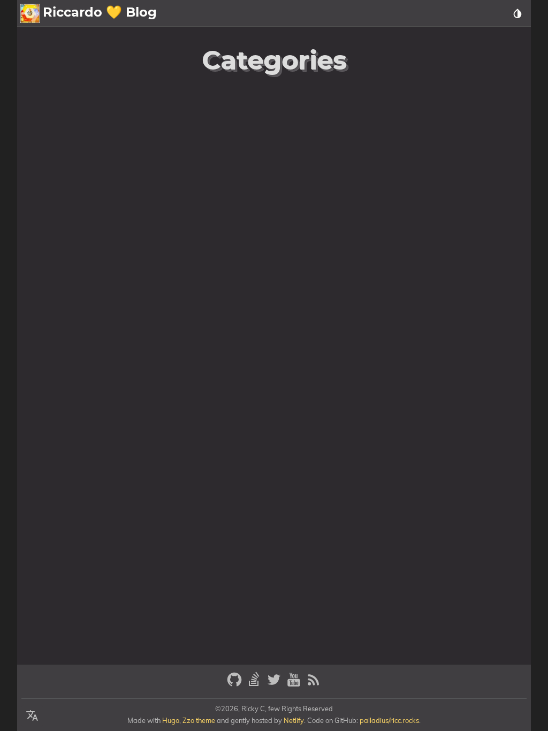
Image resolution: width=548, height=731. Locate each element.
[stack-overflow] (255, 684)
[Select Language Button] (32, 716)
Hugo (170, 720)
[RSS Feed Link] (313, 684)
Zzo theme (198, 720)
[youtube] (295, 684)
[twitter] (275, 684)
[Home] (30, 13)
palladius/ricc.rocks (389, 720)
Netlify (294, 720)
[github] (236, 684)
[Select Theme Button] (517, 13)
